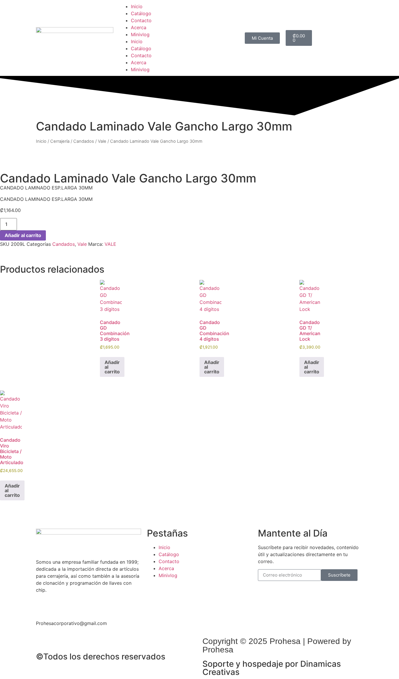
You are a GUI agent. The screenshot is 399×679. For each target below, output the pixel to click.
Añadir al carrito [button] (112, 367)
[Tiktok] (75, 605)
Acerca (138, 27)
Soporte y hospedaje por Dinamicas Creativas (271, 668)
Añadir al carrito (23, 235)
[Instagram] (59, 605)
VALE (110, 244)
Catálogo (141, 13)
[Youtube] (91, 605)
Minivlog (140, 34)
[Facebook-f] (43, 605)
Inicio (137, 6)
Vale (102, 141)
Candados (83, 141)
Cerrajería (60, 141)
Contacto (141, 20)
